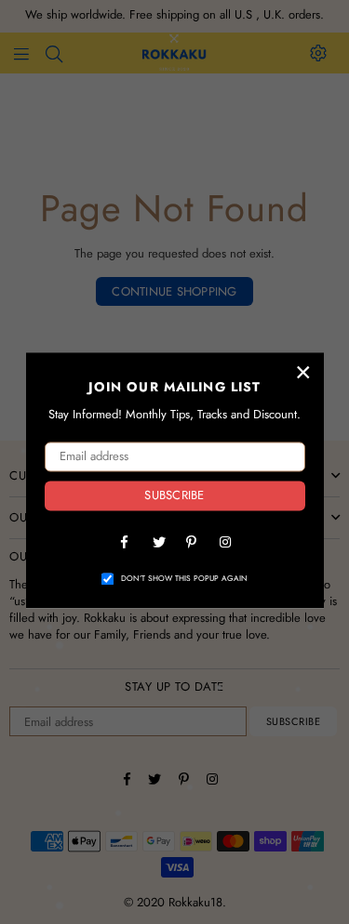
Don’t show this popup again (184, 579)
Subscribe (174, 496)
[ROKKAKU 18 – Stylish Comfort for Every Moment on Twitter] (158, 541)
